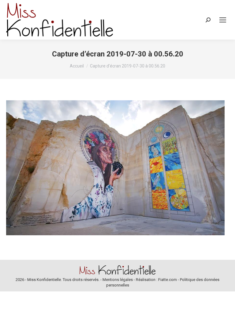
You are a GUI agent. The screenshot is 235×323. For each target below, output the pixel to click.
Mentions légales (118, 279)
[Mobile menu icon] (223, 20)
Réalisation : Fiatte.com (156, 279)
